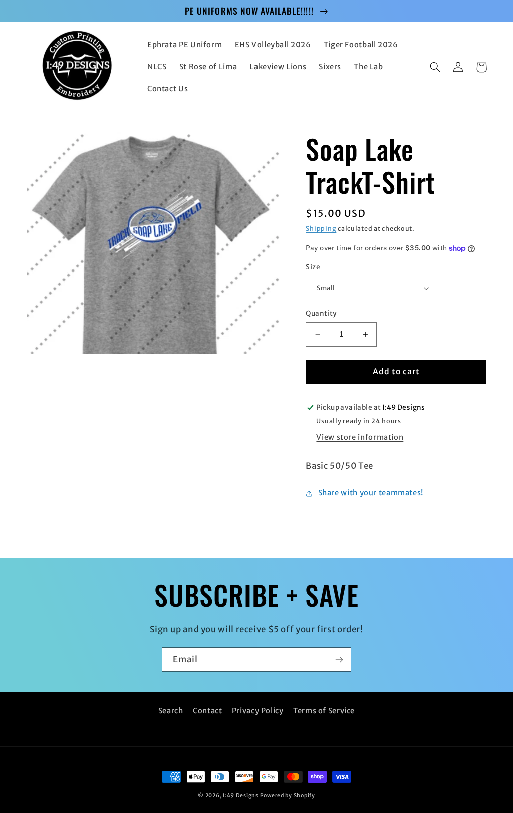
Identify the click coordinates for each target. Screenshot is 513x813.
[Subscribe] (339, 659)
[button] (435, 67)
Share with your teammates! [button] (370, 492)
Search (170, 710)
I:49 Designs (241, 795)
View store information (359, 437)
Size (313, 267)
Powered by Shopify (287, 795)
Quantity (321, 313)
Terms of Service (324, 710)
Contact (207, 710)
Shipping (321, 228)
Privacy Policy (258, 710)
